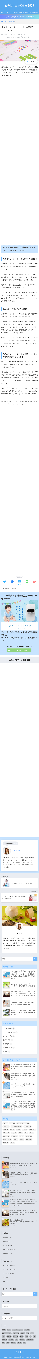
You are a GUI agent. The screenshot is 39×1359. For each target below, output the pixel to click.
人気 (24, 1129)
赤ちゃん (29, 1136)
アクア (12, 1123)
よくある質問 (8, 1028)
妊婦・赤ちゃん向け (9, 1249)
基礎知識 (15, 12)
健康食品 (6, 1133)
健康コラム (7, 1040)
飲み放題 (29, 1139)
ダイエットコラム (10, 1032)
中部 (12, 1129)
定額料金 (6, 1136)
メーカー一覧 (8, 1036)
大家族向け (6, 1241)
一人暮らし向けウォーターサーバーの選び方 (19, 17)
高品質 (5, 1142)
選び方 (8, 12)
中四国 (5, 1129)
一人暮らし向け (7, 1245)
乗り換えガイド (7, 1253)
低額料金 (32, 1129)
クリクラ (6, 1126)
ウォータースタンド (23, 1123)
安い (31, 1133)
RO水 (5, 1123)
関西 (21, 1139)
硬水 (21, 1136)
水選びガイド (7, 1238)
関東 (15, 1139)
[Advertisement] (19, 160)
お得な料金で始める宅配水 (20, 5)
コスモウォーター (16, 1126)
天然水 (13, 1133)
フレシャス (27, 1126)
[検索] (35, 959)
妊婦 (20, 1133)
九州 (18, 1129)
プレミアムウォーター (9, 1269)
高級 (12, 1142)
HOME (21, 1352)
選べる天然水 (7, 1139)
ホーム (3, 12)
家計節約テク (8, 1047)
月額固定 (14, 1136)
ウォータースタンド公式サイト (20, 650)
